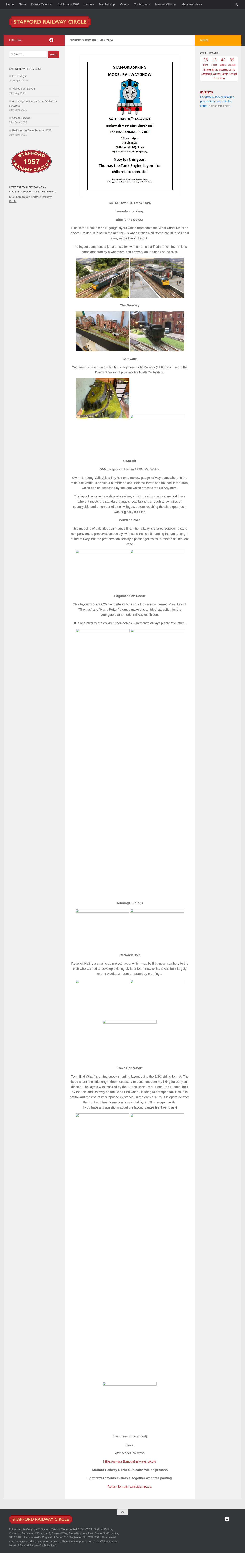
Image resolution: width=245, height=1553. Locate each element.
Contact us (140, 4)
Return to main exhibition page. (129, 1486)
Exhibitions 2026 (68, 4)
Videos (124, 4)
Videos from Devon (23, 88)
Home (10, 4)
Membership (107, 4)
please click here (219, 105)
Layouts (89, 4)
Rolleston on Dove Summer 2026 (31, 130)
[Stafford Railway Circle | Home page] (50, 22)
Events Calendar (42, 4)
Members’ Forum (165, 4)
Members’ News (192, 4)
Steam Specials (21, 117)
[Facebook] (51, 40)
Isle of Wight (19, 76)
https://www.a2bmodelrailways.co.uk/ (129, 1461)
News (22, 4)
